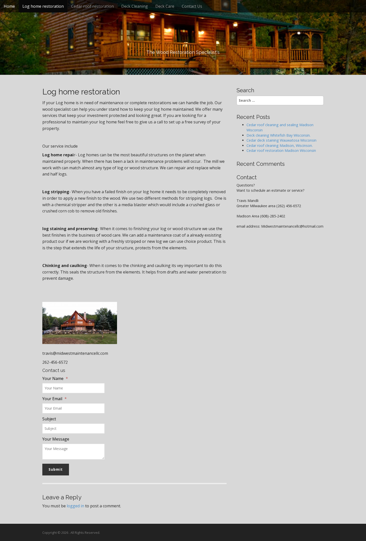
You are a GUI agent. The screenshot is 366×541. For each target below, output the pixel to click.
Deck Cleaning (134, 6)
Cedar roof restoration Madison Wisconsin (281, 150)
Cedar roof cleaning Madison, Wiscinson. (279, 145)
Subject (49, 419)
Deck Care (164, 6)
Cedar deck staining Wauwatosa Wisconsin (281, 140)
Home (9, 6)
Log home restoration (43, 6)
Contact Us (192, 6)
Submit (56, 469)
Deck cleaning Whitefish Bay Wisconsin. (278, 135)
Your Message (55, 439)
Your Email (54, 398)
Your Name (55, 378)
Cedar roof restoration (92, 6)
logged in (75, 506)
